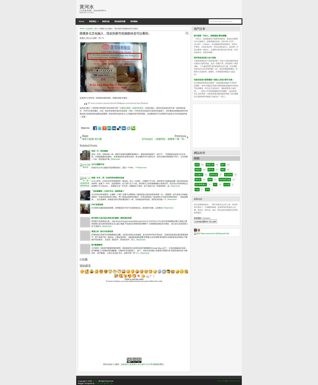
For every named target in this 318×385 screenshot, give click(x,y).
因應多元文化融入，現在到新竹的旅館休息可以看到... (115, 33)
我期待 (198, 170)
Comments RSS (233, 381)
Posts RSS (221, 381)
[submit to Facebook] (95, 128)
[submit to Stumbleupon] (109, 128)
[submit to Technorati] (133, 128)
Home (81, 21)
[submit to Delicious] (119, 128)
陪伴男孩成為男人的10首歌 (205, 58)
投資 (197, 165)
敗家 (210, 179)
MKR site (109, 383)
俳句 (207, 189)
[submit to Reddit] (129, 128)
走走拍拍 (228, 175)
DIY (215, 184)
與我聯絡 (134, 21)
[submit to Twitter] (100, 128)
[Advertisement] (199, 9)
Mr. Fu (113, 364)
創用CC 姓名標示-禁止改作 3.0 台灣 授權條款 (141, 364)
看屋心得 (210, 165)
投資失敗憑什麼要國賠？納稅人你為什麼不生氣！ (214, 80)
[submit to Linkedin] (124, 128)
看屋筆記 (92, 21)
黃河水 (87, 7)
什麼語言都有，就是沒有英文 (131, 108)
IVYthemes (99, 383)
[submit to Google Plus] (104, 128)
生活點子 (199, 175)
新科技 (198, 179)
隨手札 (211, 170)
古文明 (227, 184)
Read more (115, 159)
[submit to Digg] (114, 128)
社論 (197, 189)
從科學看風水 (200, 184)
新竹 (223, 165)
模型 (223, 170)
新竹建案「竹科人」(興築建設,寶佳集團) (210, 36)
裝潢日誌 (105, 21)
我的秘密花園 (119, 21)
